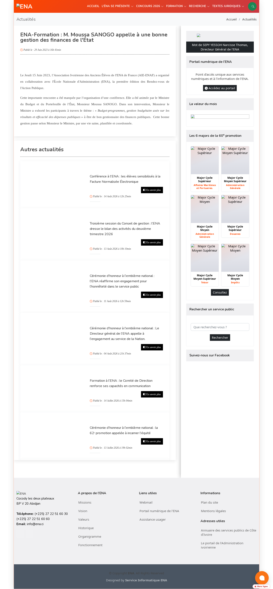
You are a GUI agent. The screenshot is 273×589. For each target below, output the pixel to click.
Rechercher (220, 338)
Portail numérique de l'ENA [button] (159, 511)
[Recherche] (252, 6)
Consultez (220, 292)
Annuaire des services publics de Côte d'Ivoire (228, 532)
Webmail (145, 502)
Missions (84, 502)
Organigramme (89, 536)
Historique (86, 528)
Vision (82, 511)
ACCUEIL (93, 6)
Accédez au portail (222, 88)
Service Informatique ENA (146, 580)
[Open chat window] (262, 578)
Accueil (231, 19)
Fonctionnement (90, 545)
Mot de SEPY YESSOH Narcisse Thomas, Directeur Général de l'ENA (220, 47)
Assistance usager (152, 519)
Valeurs (83, 519)
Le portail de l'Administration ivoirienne (222, 545)
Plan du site (209, 502)
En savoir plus (153, 190)
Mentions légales (213, 511)
